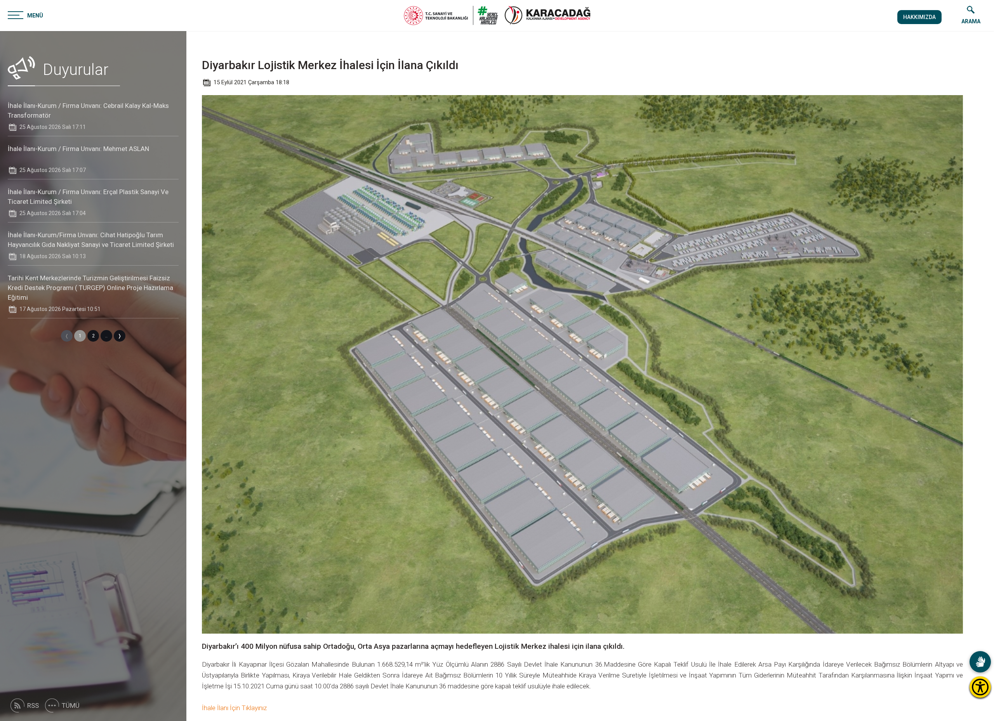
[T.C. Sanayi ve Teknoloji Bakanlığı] (451, 15)
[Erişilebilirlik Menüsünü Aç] (980, 687)
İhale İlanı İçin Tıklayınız (234, 708)
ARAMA (970, 21)
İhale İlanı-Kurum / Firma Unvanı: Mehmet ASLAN (78, 149)
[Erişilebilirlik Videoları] (980, 661)
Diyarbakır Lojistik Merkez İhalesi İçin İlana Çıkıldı (330, 65)
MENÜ (35, 15)
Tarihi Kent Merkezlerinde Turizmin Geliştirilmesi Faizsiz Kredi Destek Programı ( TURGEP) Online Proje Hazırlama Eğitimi (90, 287)
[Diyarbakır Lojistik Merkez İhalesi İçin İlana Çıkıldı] (547, 15)
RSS (33, 705)
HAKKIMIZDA (919, 17)
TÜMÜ (71, 705)
